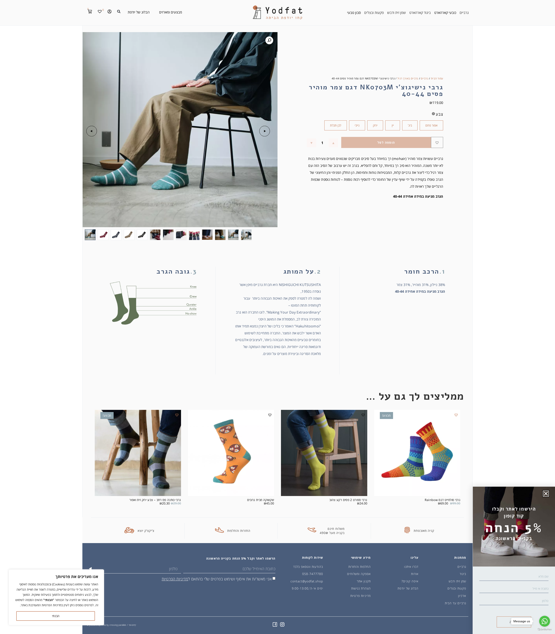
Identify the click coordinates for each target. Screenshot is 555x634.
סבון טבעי (354, 12)
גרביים (424, 78)
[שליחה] (90, 568)
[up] (333, 142)
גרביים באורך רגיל (407, 78)
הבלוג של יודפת (139, 12)
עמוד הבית (437, 78)
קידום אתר (132, 625)
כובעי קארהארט (445, 12)
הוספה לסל (386, 142)
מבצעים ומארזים (170, 12)
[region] (56, 597)
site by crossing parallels (114, 624)
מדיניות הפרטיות (175, 578)
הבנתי (55, 616)
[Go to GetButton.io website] (545, 629)
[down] (311, 142)
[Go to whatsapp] (544, 621)
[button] (119, 11)
